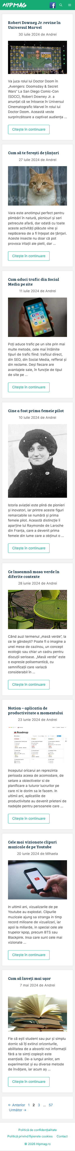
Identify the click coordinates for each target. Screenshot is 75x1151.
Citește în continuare (28, 129)
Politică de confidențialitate (37, 1130)
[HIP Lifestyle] (14, 5)
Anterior (16, 1105)
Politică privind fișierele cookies (30, 1136)
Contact (62, 1136)
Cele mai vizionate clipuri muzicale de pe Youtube (32, 844)
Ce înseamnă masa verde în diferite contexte (33, 574)
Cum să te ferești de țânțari (33, 152)
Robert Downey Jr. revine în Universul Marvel (34, 25)
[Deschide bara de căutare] (60, 5)
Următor (17, 1110)
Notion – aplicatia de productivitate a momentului (35, 710)
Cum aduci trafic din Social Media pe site (33, 281)
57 (51, 1105)
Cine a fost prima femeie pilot (36, 410)
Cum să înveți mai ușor (29, 978)
